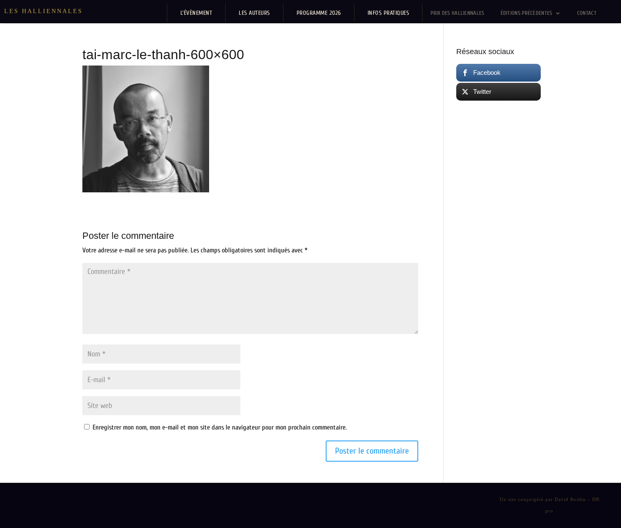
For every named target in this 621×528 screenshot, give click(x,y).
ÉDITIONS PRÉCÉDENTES (527, 13)
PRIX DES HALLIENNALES (457, 13)
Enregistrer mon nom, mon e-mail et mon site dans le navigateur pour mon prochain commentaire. (220, 427)
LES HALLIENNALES (43, 11)
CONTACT (586, 13)
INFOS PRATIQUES (388, 12)
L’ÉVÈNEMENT (196, 12)
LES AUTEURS (254, 12)
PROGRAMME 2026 (319, 12)
